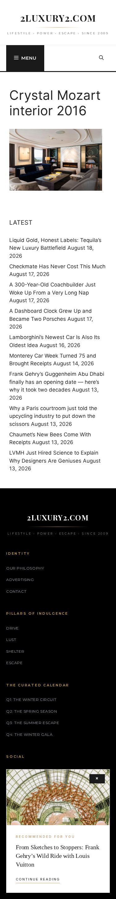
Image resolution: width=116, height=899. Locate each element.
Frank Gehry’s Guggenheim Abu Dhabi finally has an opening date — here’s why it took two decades (56, 382)
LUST (11, 639)
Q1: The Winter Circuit (31, 699)
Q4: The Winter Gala (29, 734)
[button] (101, 58)
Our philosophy (25, 568)
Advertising (20, 579)
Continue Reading (38, 879)
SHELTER (15, 651)
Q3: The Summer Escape (32, 722)
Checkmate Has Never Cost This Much (57, 266)
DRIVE (12, 628)
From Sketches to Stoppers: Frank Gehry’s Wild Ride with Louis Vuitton (57, 856)
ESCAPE (14, 662)
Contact (16, 591)
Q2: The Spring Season (31, 711)
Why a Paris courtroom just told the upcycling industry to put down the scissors (53, 416)
